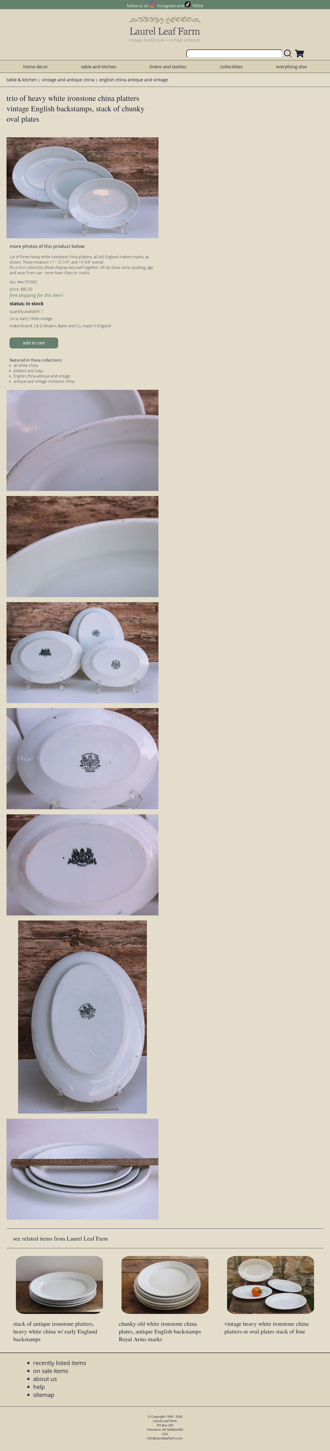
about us (45, 1379)
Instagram (166, 5)
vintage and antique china (68, 80)
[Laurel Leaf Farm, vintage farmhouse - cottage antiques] (165, 29)
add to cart (34, 342)
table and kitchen (98, 67)
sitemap (43, 1395)
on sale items (50, 1371)
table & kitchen (22, 80)
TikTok (197, 5)
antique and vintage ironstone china (44, 381)
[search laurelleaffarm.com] (289, 53)
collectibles (231, 67)
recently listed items (59, 1363)
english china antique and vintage (133, 80)
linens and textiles (168, 67)
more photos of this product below (47, 246)
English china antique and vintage (42, 376)
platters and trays (28, 370)
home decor (35, 67)
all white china (26, 365)
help (39, 1387)
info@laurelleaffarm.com (165, 1438)
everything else (291, 67)
